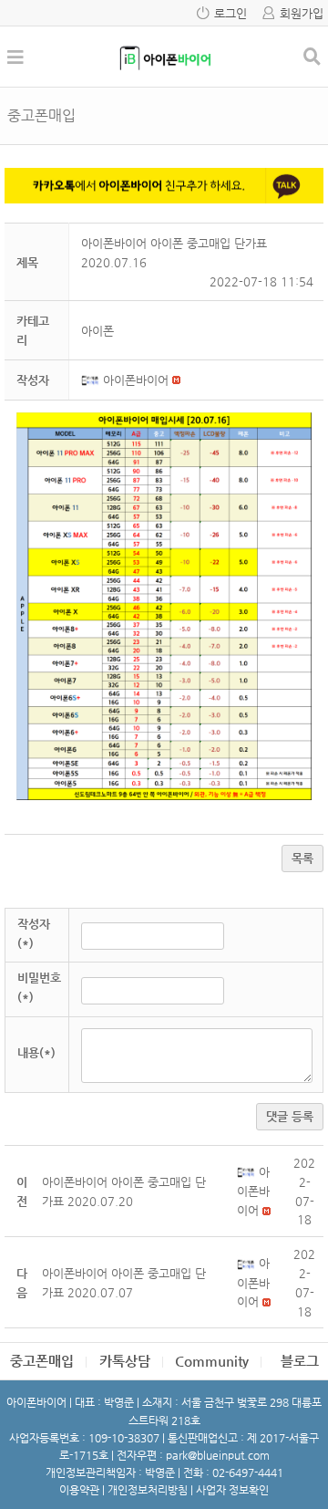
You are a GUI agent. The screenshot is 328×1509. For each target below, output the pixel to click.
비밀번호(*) (39, 987)
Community (212, 1361)
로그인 (230, 13)
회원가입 (301, 13)
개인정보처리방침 (148, 1489)
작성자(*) (33, 933)
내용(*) (36, 1052)
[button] (92, 380)
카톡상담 (124, 1361)
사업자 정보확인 (232, 1489)
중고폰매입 (42, 1361)
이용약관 (79, 1489)
